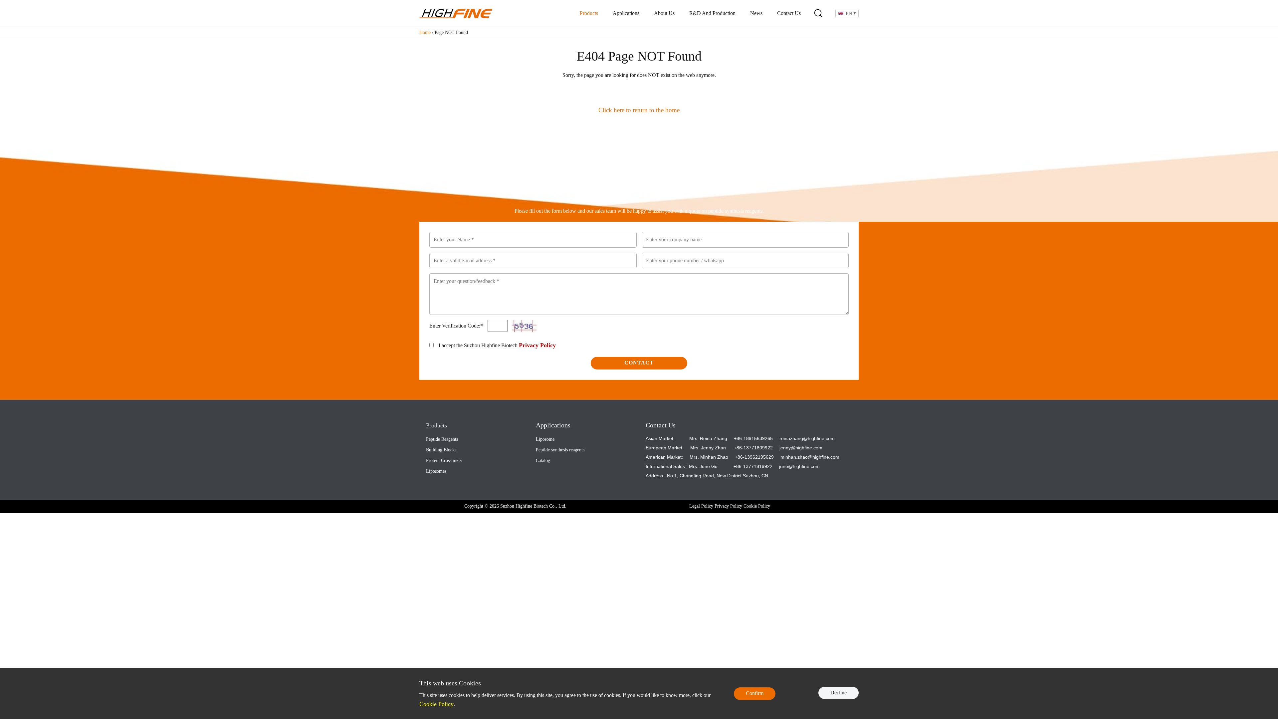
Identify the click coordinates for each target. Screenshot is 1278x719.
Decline (838, 692)
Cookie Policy (757, 506)
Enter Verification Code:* (456, 326)
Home (425, 32)
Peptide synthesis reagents (560, 449)
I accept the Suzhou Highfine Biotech (497, 345)
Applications (626, 13)
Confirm (754, 693)
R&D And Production (712, 13)
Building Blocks (441, 449)
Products (589, 13)
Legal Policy (701, 506)
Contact (639, 362)
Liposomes (436, 471)
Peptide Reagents (442, 439)
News (756, 13)
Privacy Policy (537, 345)
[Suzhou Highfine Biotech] (456, 13)
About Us (664, 13)
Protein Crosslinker (444, 460)
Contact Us (789, 13)
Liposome (545, 439)
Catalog (543, 460)
